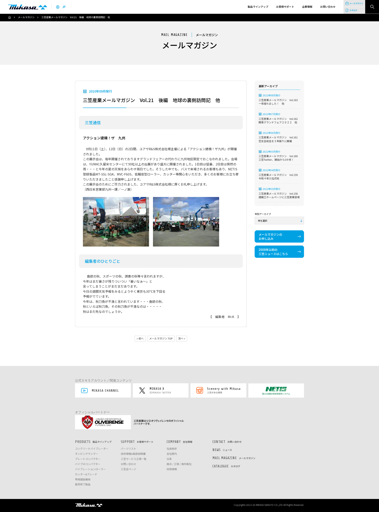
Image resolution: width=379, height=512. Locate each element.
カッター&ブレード (86, 474)
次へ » (181, 338)
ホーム (9, 17)
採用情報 (172, 469)
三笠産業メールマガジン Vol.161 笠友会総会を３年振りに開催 (279, 139)
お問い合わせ (128, 464)
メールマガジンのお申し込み (270, 236)
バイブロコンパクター (87, 464)
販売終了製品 (82, 484)
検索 (372, 7)
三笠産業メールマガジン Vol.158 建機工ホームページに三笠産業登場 (279, 195)
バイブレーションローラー (90, 469)
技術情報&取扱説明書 (133, 454)
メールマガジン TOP (161, 338)
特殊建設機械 (82, 479)
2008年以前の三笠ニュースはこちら (273, 252)
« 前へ (140, 338)
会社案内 (172, 454)
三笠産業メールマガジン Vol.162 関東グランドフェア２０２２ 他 (279, 120)
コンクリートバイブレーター (91, 448)
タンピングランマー (86, 454)
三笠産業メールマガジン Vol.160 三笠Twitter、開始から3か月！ (279, 157)
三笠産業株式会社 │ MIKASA (89, 505)
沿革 (169, 459)
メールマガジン (26, 17)
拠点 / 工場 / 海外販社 (179, 464)
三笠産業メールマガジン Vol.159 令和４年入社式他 (279, 176)
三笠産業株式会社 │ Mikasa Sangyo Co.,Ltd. (27, 7)
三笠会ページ (128, 469)
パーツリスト (128, 448)
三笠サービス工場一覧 (133, 459)
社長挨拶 (172, 448)
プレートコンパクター (87, 459)
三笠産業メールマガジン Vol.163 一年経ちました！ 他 (279, 101)
